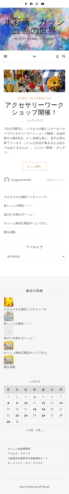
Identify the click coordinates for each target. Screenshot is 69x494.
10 (25, 403)
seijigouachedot (21, 180)
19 (43, 409)
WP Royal (43, 486)
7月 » (39, 430)
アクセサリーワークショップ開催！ (34, 108)
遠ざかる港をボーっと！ (19, 214)
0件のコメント (55, 180)
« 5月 (29, 430)
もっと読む (34, 166)
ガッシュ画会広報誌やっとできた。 (27, 223)
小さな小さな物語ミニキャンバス (25, 197)
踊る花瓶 (9, 232)
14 (60, 403)
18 (34, 409)
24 (25, 415)
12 (43, 403)
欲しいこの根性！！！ (18, 205)
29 (8, 422)
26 (43, 415)
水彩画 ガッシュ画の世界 (34, 25)
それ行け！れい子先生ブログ (34, 98)
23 (17, 415)
